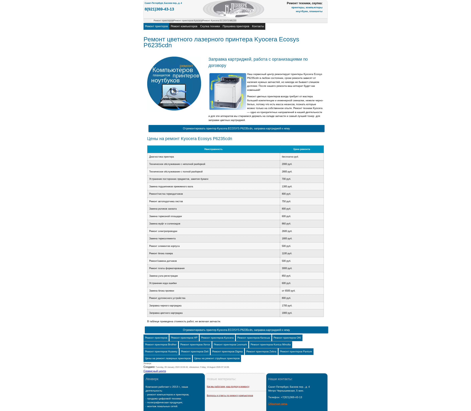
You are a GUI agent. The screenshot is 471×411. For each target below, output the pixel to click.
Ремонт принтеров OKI (287, 337)
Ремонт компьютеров (184, 26)
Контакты (258, 26)
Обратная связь (277, 403)
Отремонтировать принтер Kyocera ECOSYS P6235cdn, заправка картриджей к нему (236, 128)
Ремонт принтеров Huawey (161, 351)
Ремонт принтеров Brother (161, 344)
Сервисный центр (155, 371)
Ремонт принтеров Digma (227, 351)
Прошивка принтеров (236, 26)
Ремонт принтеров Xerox (195, 344)
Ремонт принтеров (156, 26)
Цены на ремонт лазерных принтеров (168, 358)
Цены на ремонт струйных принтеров (217, 358)
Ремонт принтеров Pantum (296, 351)
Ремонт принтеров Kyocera (217, 337)
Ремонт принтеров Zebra (261, 351)
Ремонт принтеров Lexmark (230, 344)
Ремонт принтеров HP (184, 337)
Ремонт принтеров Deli (194, 351)
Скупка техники (210, 26)
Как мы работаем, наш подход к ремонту (228, 386)
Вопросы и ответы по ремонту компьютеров (230, 395)
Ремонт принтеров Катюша (253, 337)
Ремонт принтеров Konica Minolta (271, 344)
